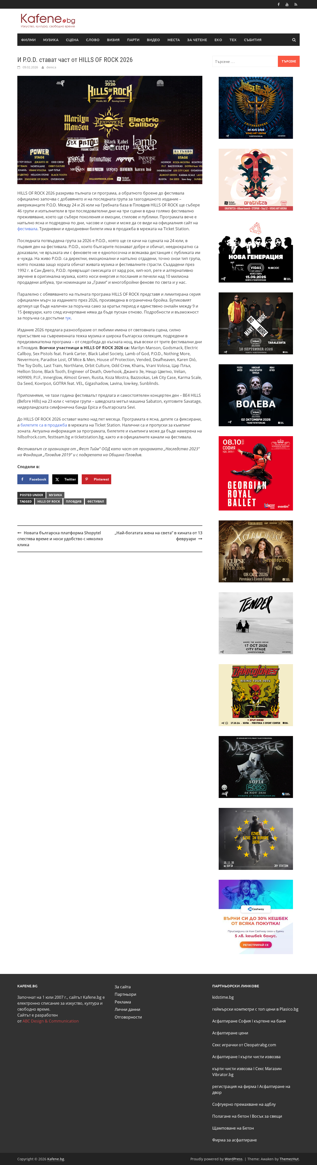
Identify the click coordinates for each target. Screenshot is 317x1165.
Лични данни (127, 1009)
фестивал (95, 501)
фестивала (27, 228)
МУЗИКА (50, 39)
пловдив (73, 501)
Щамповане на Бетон (233, 1128)
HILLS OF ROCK (48, 501)
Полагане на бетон (230, 1116)
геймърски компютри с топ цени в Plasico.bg (255, 1009)
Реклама (123, 1002)
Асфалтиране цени (230, 1033)
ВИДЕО (153, 39)
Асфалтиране (225, 1056)
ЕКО (218, 39)
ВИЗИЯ (113, 39)
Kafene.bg (55, 1159)
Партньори (125, 994)
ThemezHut (289, 1159)
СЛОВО (93, 39)
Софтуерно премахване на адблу (244, 1104)
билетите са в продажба (44, 425)
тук (68, 318)
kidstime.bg (223, 997)
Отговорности (128, 1017)
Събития (253, 39)
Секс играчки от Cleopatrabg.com (244, 1045)
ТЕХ (233, 39)
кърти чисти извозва (260, 1056)
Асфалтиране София (231, 1021)
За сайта (123, 987)
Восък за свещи (267, 1116)
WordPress (233, 1159)
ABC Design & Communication (51, 1021)
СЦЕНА (72, 39)
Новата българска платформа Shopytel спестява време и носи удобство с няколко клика (60, 538)
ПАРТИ (133, 39)
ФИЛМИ (28, 39)
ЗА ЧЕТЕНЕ (197, 39)
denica (51, 67)
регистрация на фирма (234, 1086)
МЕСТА (173, 39)
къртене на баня (270, 1021)
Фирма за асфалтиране (234, 1140)
